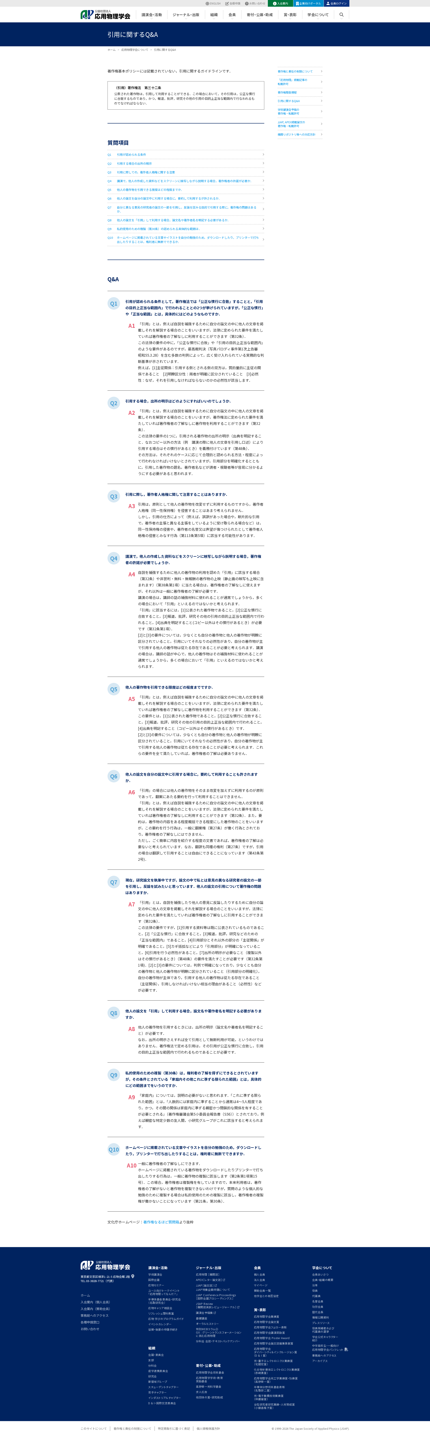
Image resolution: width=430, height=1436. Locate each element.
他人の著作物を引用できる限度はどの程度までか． (150, 189)
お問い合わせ (257, 3)
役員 (315, 1290)
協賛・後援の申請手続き (163, 1329)
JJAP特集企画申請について (213, 1289)
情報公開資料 (320, 1317)
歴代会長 (317, 1312)
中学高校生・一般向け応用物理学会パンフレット (328, 1347)
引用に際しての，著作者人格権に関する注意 (146, 172)
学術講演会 (155, 1274)
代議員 (316, 1296)
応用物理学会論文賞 (266, 1322)
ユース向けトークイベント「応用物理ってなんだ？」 (164, 1292)
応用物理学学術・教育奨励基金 (209, 1379)
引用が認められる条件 (131, 154)
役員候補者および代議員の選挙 (323, 1329)
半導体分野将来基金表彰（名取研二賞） (269, 1388)
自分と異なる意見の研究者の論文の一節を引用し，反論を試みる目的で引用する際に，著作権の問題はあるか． (186, 209)
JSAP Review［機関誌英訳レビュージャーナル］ (216, 1305)
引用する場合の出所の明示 (134, 163)
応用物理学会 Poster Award (272, 1338)
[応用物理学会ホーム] (106, 14)
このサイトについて (94, 1428)
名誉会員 (317, 1301)
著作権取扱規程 (287, 92)
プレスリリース (321, 1323)
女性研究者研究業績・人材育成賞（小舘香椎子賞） (274, 1406)
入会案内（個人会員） (96, 1302)
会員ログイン (339, 3)
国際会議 (153, 1280)
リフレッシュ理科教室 (161, 1313)
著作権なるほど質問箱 (161, 1222)
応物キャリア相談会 (160, 1308)
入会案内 (282, 3)
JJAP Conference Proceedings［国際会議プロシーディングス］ (216, 1296)
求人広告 (201, 1392)
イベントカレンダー (160, 1324)
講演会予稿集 (204, 1313)
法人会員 (259, 1280)
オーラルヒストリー (207, 1323)
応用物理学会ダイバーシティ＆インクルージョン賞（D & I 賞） (275, 1352)
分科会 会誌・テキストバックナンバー (218, 1341)
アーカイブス (320, 1361)
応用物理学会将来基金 (210, 1372)
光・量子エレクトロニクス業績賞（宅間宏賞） (273, 1362)
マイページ (261, 1285)
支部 (151, 1360)
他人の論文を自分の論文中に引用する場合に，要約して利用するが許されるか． (169, 198)
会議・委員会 (156, 1355)
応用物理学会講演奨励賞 (269, 1332)
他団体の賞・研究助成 (209, 1397)
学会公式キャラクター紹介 (325, 1338)
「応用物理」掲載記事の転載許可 (292, 82)
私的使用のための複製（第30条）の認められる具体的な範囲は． (159, 229)
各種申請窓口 (90, 1322)
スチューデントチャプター (163, 1387)
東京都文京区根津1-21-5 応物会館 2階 (105, 1276)
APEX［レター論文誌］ (209, 1280)
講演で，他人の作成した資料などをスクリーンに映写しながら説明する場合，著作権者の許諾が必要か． (185, 181)
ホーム (85, 1295)
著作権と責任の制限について (295, 71)
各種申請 (235, 3)
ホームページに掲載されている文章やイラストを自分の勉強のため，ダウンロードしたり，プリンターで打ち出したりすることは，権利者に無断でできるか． (188, 239)
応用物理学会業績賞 (266, 1316)
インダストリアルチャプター (164, 1398)
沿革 (315, 1285)
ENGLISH (215, 3)
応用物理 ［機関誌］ (207, 1274)
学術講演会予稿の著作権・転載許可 (288, 111)
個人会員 (259, 1274)
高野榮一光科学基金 (208, 1386)
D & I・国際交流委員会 (162, 1403)
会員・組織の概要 (322, 1280)
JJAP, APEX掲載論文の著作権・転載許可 (291, 124)
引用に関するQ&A (289, 101)
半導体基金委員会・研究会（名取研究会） (164, 1300)
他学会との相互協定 (266, 1296)
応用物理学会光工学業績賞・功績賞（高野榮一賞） (276, 1379)
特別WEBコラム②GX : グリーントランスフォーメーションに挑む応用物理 (219, 1332)
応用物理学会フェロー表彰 (270, 1327)
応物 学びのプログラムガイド (166, 1319)
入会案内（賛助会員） (96, 1308)
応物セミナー (156, 1285)
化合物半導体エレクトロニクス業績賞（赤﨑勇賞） (277, 1371)
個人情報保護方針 (208, 1428)
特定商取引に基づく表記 (174, 1428)
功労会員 (317, 1306)
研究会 (152, 1376)
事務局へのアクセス (95, 1315)
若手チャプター (157, 1392)
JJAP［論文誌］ (205, 1285)
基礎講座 (201, 1318)
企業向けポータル (310, 3)
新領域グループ (157, 1381)
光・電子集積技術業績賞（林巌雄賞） (269, 1397)
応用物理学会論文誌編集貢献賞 (274, 1343)
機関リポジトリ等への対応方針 (296, 134)
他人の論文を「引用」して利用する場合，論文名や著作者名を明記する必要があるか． (173, 220)
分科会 (152, 1365)
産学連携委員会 (158, 1371)
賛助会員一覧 (262, 1290)
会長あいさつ (320, 1274)
